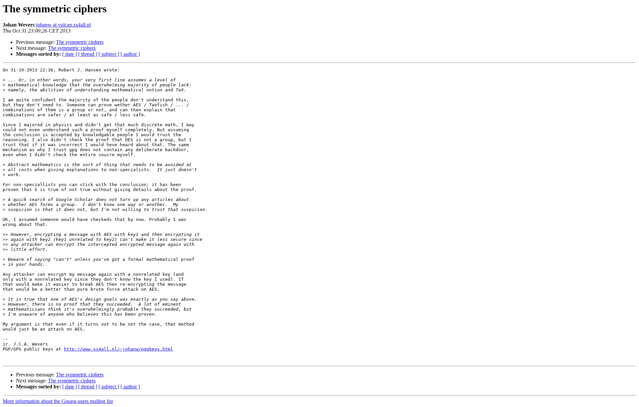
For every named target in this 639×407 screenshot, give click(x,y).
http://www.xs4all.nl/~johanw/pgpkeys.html (118, 349)
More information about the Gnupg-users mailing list (58, 401)
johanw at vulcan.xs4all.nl (63, 25)
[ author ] (130, 54)
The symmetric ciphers (80, 42)
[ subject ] (109, 54)
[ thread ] (87, 54)
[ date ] (69, 54)
